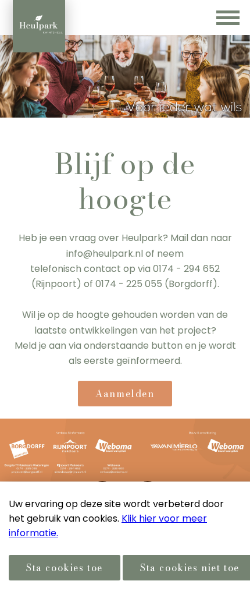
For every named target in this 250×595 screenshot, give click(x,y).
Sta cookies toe (64, 568)
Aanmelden (124, 394)
